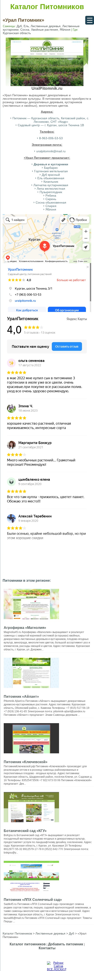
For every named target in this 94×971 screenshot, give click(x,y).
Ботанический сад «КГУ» (25, 831)
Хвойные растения (44, 29)
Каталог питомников (28, 944)
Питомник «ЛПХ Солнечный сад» (33, 899)
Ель (26, 26)
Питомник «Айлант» (21, 696)
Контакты (47, 948)
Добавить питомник (65, 944)
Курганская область (17, 33)
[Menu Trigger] (89, 20)
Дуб (19, 26)
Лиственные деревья (46, 26)
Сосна (24, 29)
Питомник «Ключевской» (25, 762)
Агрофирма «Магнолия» (25, 628)
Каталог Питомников (47, 7)
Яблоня (65, 29)
